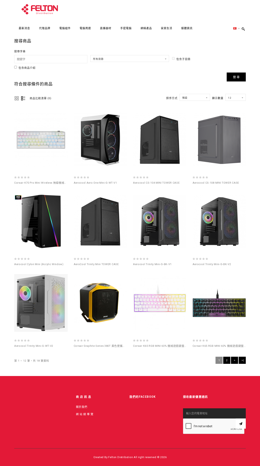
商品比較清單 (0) (40, 98)
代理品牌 (44, 28)
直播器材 (105, 28)
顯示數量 (217, 98)
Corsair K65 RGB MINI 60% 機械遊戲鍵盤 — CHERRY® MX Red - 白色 (176, 345)
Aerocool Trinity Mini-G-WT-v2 (33, 345)
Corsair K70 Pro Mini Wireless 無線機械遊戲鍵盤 (44, 182)
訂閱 (241, 423)
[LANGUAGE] (236, 28)
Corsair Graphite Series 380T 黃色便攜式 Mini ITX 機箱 (108, 345)
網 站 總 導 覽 (84, 414)
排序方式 (172, 98)
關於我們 (81, 406)
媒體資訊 (187, 28)
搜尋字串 (20, 51)
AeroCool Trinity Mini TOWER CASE (96, 264)
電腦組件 (65, 28)
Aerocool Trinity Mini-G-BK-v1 (152, 264)
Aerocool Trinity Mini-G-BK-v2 (212, 264)
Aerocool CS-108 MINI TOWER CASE (216, 182)
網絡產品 (146, 28)
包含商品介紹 (27, 67)
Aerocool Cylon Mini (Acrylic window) (39, 264)
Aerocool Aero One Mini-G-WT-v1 (95, 182)
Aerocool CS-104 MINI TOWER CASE (156, 182)
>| (243, 360)
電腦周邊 (85, 28)
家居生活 (166, 28)
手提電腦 (126, 28)
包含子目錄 (183, 59)
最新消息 (24, 28)
